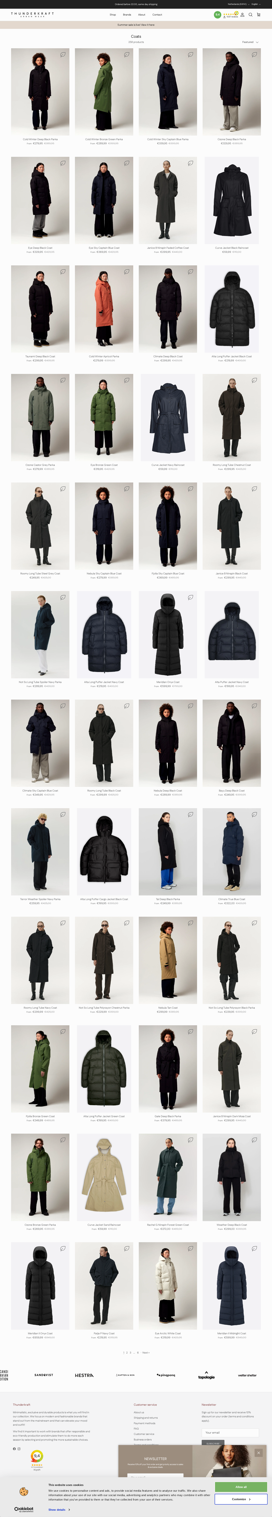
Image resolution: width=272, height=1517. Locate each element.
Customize (239, 1499)
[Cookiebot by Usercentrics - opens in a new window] (24, 1510)
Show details (56, 1509)
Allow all (241, 1487)
